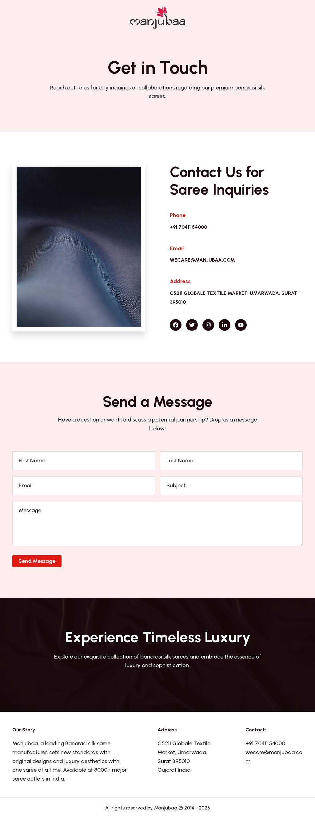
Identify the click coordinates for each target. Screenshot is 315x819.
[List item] (175, 325)
